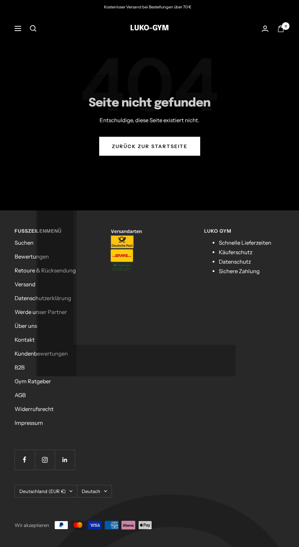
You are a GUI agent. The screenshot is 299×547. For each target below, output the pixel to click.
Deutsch (91, 491)
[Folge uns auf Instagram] (45, 460)
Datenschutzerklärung (43, 298)
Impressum (29, 422)
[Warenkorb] (280, 28)
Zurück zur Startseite (149, 146)
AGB (20, 395)
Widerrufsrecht (34, 409)
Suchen (24, 242)
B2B (20, 367)
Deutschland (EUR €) (42, 491)
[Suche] (33, 28)
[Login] (265, 29)
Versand (25, 284)
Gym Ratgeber (33, 381)
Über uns (26, 325)
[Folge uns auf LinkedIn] (65, 460)
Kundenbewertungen (41, 353)
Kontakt (25, 339)
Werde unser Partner (41, 312)
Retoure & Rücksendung (45, 270)
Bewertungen (32, 256)
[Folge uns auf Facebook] (25, 460)
